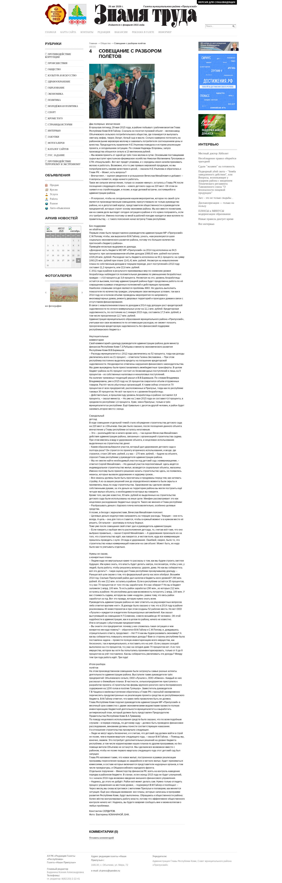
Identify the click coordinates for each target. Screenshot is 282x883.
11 (53, 250)
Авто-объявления (60, 208)
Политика (54, 100)
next (82, 293)
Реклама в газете (143, 32)
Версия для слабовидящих (216, 2)
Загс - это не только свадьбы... (215, 197)
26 (58, 260)
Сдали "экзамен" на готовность (216, 166)
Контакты (87, 32)
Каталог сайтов (58, 149)
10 (48, 250)
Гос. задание (56, 155)
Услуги (54, 194)
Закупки (53, 137)
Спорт (52, 112)
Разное (54, 203)
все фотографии (53, 306)
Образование (56, 87)
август (61, 228)
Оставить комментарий (101, 837)
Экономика (55, 94)
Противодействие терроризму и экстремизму (63, 163)
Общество (54, 69)
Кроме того (55, 118)
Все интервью (206, 224)
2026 (61, 230)
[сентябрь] (74, 230)
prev (45, 293)
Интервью (54, 130)
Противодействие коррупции (58, 55)
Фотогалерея (56, 143)
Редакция (104, 32)
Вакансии (121, 32)
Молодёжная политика (63, 106)
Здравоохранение (59, 81)
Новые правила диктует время (215, 219)
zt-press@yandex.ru (109, 870)
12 (58, 250)
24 (48, 260)
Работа (54, 198)
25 (53, 260)
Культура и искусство (62, 75)
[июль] (50, 230)
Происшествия (57, 63)
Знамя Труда (55, 14)
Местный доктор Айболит (213, 153)
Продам (54, 185)
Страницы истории (60, 124)
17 (48, 255)
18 (53, 255)
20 (63, 255)
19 (58, 255)
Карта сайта (68, 32)
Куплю (54, 189)
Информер (165, 32)
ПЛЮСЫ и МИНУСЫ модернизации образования (214, 212)
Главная (50, 32)
